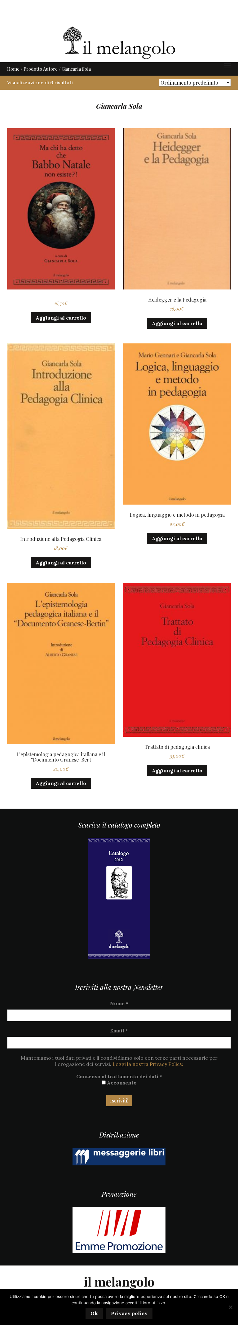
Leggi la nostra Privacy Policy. (147, 1064)
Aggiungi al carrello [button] (61, 318)
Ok (94, 1313)
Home (13, 69)
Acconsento (121, 1083)
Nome (119, 1003)
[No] (230, 1307)
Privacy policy (129, 1313)
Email (119, 1030)
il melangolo (119, 1281)
